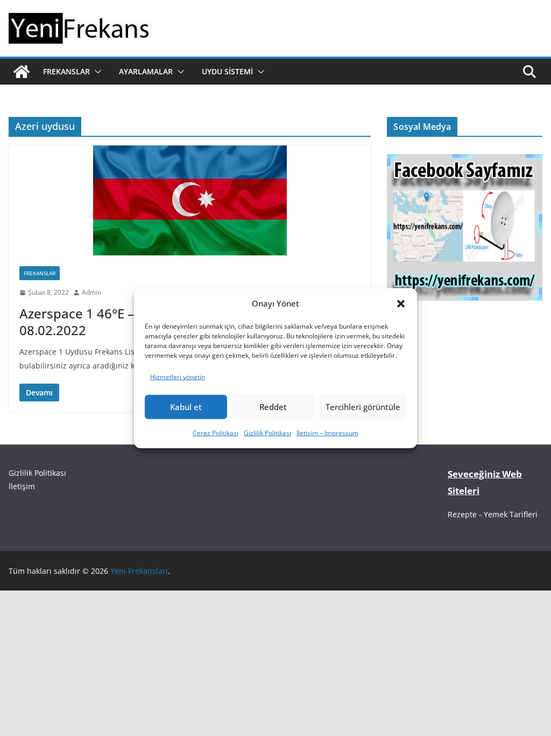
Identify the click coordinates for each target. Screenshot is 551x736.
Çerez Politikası (215, 433)
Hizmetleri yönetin (177, 376)
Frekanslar (66, 71)
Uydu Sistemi (227, 71)
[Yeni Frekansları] (21, 72)
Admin (91, 292)
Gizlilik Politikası (267, 433)
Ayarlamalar (146, 71)
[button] (400, 303)
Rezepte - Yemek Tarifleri (493, 514)
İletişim (22, 486)
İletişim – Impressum (327, 433)
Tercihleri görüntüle (363, 406)
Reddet (273, 406)
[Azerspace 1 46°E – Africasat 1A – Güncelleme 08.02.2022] (190, 200)
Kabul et (186, 406)
